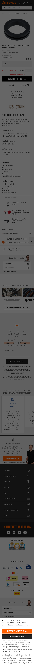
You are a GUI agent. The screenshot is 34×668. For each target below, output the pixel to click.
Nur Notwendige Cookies (17, 636)
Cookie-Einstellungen (17, 625)
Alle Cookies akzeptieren (15, 631)
